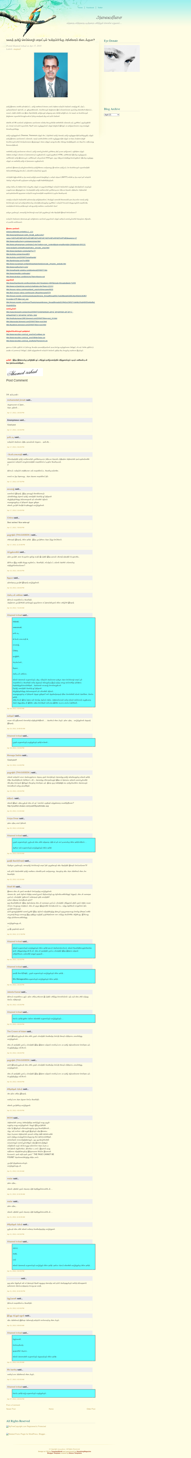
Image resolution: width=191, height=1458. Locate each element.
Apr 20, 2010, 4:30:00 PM (15, 1024)
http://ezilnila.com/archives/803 (18, 254)
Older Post (91, 1409)
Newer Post (11, 1409)
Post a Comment (13, 1405)
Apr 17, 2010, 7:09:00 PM (15, 527)
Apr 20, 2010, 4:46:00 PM (15, 1053)
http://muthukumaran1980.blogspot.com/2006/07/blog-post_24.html (31, 318)
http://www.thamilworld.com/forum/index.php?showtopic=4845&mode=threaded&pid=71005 (41, 283)
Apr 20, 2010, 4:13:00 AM (15, 811)
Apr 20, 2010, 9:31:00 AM (15, 879)
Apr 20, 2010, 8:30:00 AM (15, 853)
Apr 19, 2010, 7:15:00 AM (15, 608)
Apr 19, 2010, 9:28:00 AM (15, 708)
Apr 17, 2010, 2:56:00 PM (15, 447)
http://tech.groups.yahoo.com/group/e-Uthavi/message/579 (28, 293)
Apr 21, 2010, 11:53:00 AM (16, 1217)
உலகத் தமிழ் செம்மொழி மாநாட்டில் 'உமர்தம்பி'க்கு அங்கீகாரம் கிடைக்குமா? (50, 40)
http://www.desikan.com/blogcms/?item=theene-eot (25, 277)
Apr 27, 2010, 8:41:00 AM (15, 1362)
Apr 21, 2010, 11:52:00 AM (16, 1194)
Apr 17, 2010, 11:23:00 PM (16, 545)
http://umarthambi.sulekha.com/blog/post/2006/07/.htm (26, 270)
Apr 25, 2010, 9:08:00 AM (15, 1325)
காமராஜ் (10, 489)
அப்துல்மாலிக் (13, 552)
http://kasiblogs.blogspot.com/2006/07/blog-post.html (26, 325)
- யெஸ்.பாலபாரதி (14, 454)
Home (51, 1409)
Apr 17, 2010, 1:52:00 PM (15, 430)
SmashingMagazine (84, 1451)
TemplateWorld (56, 1451)
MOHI (10, 1118)
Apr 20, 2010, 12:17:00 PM (16, 934)
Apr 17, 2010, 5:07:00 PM (15, 481)
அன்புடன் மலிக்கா (15, 595)
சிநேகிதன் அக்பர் (14, 1089)
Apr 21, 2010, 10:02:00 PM (16, 1291)
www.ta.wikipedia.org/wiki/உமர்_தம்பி (19, 232)
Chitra (10, 518)
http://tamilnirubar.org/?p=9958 (18, 261)
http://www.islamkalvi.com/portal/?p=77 (21, 251)
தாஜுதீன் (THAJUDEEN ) (19, 535)
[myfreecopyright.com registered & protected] (26, 1426)
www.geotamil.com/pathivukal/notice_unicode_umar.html (27, 248)
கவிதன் (10, 716)
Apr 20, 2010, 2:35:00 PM (15, 985)
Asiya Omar (13, 818)
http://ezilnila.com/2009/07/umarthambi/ (21, 257)
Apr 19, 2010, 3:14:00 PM (15, 765)
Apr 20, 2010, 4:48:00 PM (15, 1082)
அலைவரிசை (109, 17)
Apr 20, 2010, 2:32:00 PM (15, 959)
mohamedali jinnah (16, 400)
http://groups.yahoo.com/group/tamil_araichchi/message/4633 (29, 289)
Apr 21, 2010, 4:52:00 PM (15, 1271)
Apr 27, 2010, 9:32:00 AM (15, 1379)
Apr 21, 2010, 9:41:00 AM (15, 1171)
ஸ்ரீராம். (10, 798)
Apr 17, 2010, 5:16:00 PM (15, 510)
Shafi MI (11, 886)
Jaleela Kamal (14, 992)
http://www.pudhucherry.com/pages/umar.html (23, 241)
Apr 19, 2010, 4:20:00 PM (15, 791)
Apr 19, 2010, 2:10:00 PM (15, 748)
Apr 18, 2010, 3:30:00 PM (15, 588)
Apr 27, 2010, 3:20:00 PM (15, 1399)
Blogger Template (53, 1453)
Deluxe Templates (75, 1453)
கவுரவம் (17, 48)
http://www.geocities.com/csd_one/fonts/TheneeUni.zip (27, 341)
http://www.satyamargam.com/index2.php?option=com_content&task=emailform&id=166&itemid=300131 (46, 245)
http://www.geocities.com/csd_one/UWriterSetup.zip (25, 338)
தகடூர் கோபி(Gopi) (15, 861)
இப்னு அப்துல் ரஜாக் (15, 1315)
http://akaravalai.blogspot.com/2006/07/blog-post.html (26, 322)
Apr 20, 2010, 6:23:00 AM (15, 828)
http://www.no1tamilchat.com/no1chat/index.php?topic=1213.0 (29, 286)
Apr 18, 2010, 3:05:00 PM (15, 570)
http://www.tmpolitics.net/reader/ (18, 273)
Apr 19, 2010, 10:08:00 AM (16, 728)
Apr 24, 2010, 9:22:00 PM (15, 1308)
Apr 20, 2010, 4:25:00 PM (15, 1005)
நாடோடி (10, 437)
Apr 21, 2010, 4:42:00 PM (15, 1234)
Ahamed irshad (14, 615)
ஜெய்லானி (11, 1298)
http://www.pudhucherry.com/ (17, 267)
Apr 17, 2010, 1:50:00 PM (15, 413)
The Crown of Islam (16, 1031)
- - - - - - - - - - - (13, 1278)
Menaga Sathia (14, 755)
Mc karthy (12, 1369)
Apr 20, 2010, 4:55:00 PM (15, 1110)
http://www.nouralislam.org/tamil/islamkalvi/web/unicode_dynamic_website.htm (36, 264)
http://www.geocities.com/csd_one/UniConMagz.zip (25, 334)
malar (10, 1178)
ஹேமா (10, 578)
